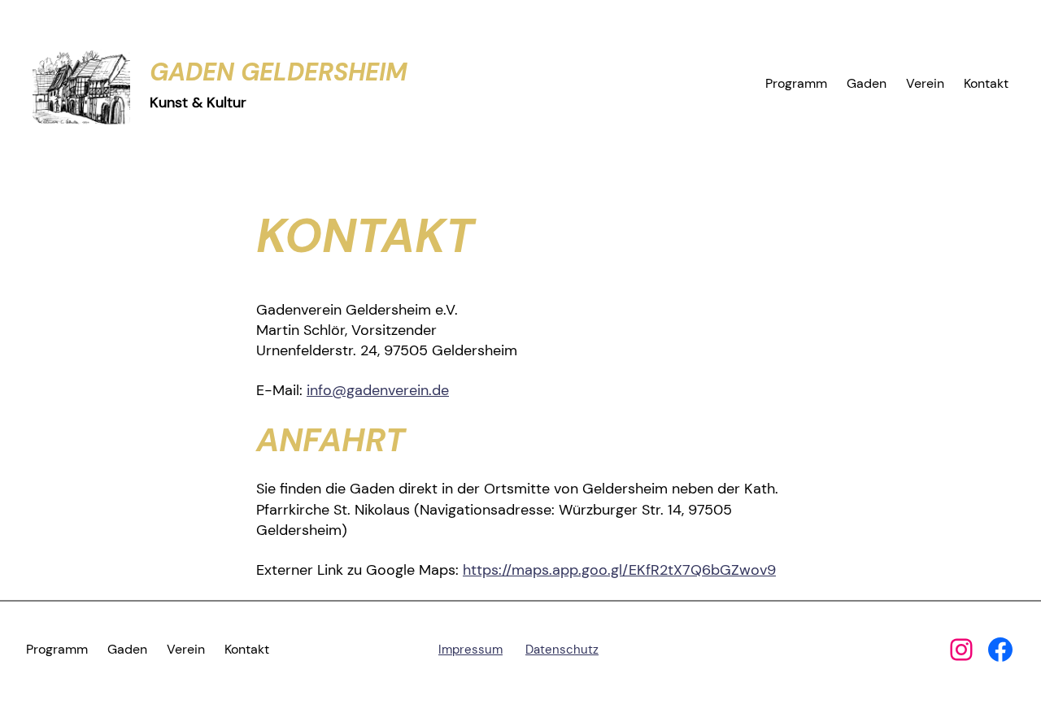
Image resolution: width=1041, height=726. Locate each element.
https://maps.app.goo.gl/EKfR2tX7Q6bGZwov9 (619, 570)
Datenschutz (562, 649)
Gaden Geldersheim (278, 72)
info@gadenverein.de (378, 390)
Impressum (470, 649)
